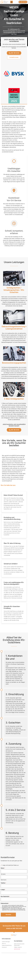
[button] (11, 2)
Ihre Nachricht (5, 896)
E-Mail (3, 889)
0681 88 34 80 (17, 928)
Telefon (3, 883)
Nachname (3, 879)
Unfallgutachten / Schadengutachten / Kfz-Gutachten (14, 290)
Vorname (3, 874)
